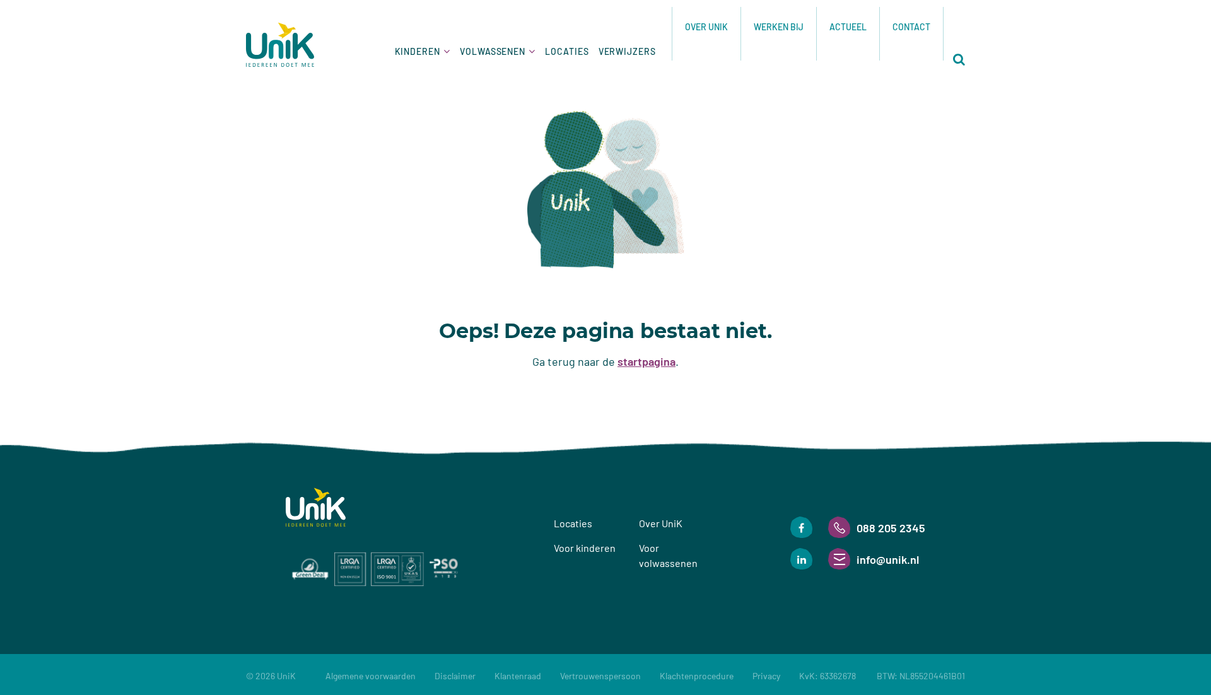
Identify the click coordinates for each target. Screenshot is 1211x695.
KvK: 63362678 (882, 675)
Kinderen (417, 51)
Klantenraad (517, 675)
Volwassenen (492, 51)
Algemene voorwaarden (370, 675)
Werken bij (779, 26)
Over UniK (706, 26)
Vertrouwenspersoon (600, 675)
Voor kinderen (585, 548)
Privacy (766, 675)
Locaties (566, 51)
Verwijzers (627, 51)
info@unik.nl (888, 559)
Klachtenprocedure (697, 675)
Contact (911, 26)
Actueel (848, 26)
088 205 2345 (891, 528)
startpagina (646, 361)
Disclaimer (455, 675)
